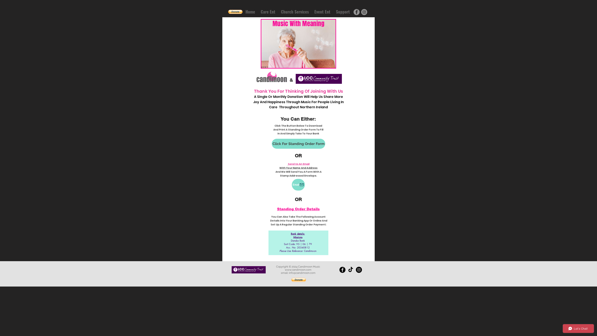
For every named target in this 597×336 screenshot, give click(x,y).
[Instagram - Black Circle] (359, 270)
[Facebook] (357, 12)
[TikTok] (351, 270)
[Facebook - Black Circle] (342, 270)
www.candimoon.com (298, 269)
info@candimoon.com (302, 272)
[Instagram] (364, 12)
